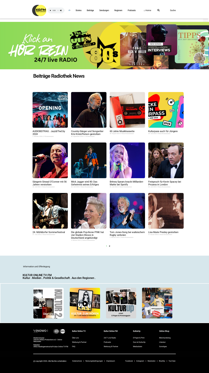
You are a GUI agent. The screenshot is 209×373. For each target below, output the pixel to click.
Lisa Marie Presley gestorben (163, 232)
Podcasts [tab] (132, 10)
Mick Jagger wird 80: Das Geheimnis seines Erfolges (85, 183)
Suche (173, 10)
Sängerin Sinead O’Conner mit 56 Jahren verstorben (50, 183)
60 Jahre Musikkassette (122, 131)
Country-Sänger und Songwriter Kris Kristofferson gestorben (87, 132)
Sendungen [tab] (104, 10)
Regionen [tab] (118, 10)
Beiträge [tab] (90, 10)
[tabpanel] (102, 15)
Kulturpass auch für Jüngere (163, 131)
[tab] (69, 10)
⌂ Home (147, 10)
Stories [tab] (78, 10)
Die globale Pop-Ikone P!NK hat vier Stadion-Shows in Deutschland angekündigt (87, 235)
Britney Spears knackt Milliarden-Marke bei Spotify (126, 183)
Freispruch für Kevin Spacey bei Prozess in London (164, 183)
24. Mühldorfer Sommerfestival (49, 232)
